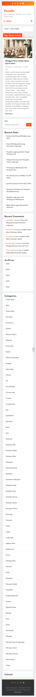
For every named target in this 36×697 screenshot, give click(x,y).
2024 (8, 275)
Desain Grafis (10, 311)
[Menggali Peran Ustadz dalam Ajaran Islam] (18, 48)
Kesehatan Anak (11, 491)
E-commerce (10, 323)
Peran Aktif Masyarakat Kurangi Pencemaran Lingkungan (16, 145)
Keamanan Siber (11, 456)
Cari (6, 121)
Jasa (7, 410)
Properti (8, 601)
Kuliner (8, 526)
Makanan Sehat (10, 543)
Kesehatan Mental (11, 503)
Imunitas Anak (10, 392)
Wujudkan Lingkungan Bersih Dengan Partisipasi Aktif (18, 153)
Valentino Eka (10, 229)
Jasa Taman (9, 421)
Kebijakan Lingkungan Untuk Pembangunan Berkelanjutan (15, 198)
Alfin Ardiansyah (11, 250)
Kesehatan (9, 474)
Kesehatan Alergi (11, 485)
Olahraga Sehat (10, 561)
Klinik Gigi (9, 514)
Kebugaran (9, 462)
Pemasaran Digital (11, 584)
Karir (7, 433)
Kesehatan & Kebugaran (13, 479)
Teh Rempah (10, 630)
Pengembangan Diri (12, 596)
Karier (8, 427)
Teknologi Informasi (12, 654)
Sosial (8, 625)
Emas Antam (10, 346)
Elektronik (9, 340)
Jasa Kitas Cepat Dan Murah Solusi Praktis (19, 184)
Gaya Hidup (10, 369)
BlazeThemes (18, 692)
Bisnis (8, 305)
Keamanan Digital (11, 450)
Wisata (8, 665)
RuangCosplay (10, 243)
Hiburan (8, 375)
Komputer (9, 520)
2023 (7, 281)
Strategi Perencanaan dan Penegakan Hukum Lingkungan (18, 161)
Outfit (8, 572)
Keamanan (9, 439)
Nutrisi (8, 555)
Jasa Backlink (10, 416)
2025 (7, 269)
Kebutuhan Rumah (11, 468)
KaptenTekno (10, 220)
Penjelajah (9, 236)
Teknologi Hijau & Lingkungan (15, 642)
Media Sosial (10, 549)
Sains (7, 619)
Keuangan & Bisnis (11, 508)
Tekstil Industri (10, 659)
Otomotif (8, 567)
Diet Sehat (9, 317)
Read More (8, 114)
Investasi (8, 398)
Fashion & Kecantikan (12, 358)
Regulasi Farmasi (11, 607)
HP (7, 381)
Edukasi (8, 329)
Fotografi (8, 363)
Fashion (8, 352)
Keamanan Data (10, 445)
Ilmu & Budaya (9, 56)
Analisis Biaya (10, 299)
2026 (8, 264)
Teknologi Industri (11, 648)
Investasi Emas (10, 404)
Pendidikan (9, 590)
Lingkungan (9, 538)
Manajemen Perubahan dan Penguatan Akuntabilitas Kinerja (18, 190)
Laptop (8, 532)
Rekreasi (8, 613)
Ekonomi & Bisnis (11, 334)
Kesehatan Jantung (11, 497)
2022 (8, 287)
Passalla (9, 11)
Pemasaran (9, 578)
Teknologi (9, 636)
